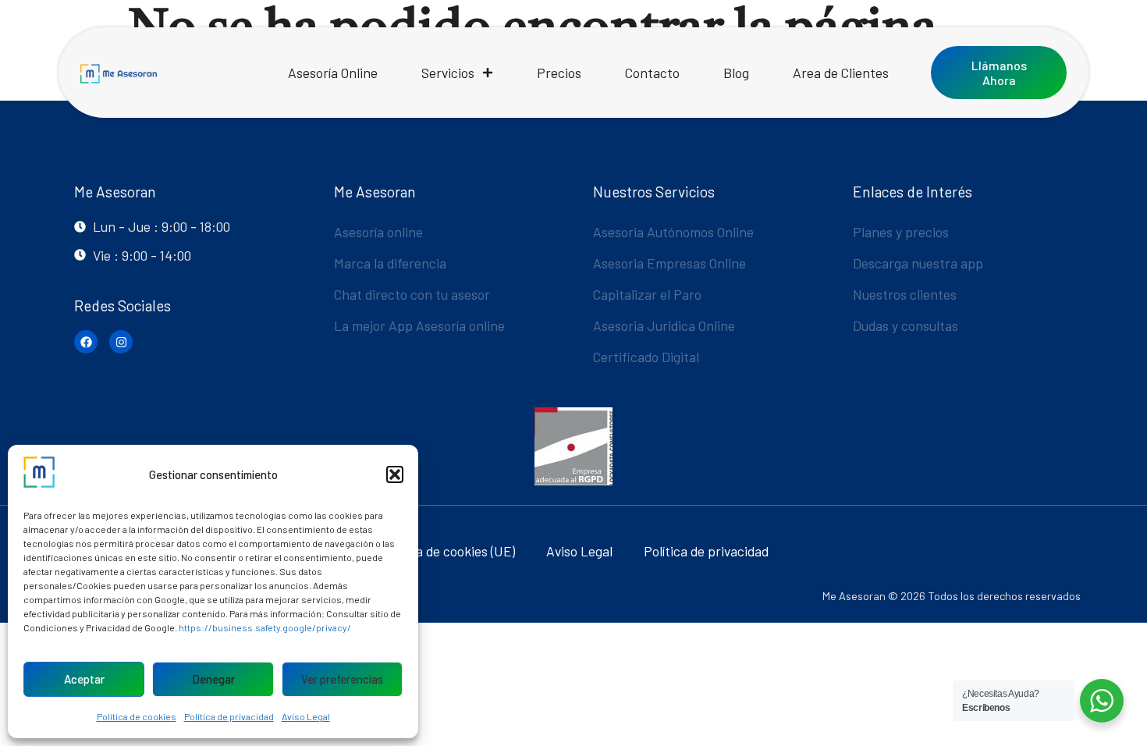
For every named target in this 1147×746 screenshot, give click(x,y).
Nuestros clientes (905, 294)
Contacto (652, 72)
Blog (736, 72)
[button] (395, 474)
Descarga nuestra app (918, 263)
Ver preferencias (342, 679)
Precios (559, 72)
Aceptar (84, 679)
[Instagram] (121, 341)
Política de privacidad (229, 716)
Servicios (447, 72)
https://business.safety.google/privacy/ (265, 627)
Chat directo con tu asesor (412, 294)
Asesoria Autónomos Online (673, 231)
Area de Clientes (841, 72)
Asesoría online (378, 231)
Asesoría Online (333, 72)
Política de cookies (136, 716)
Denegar (213, 679)
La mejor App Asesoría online (419, 325)
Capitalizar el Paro (647, 294)
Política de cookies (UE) (447, 551)
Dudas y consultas (905, 325)
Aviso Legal (306, 716)
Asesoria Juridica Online (664, 325)
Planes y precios (901, 231)
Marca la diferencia (390, 263)
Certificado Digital (646, 356)
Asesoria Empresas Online (669, 263)
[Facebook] (86, 341)
